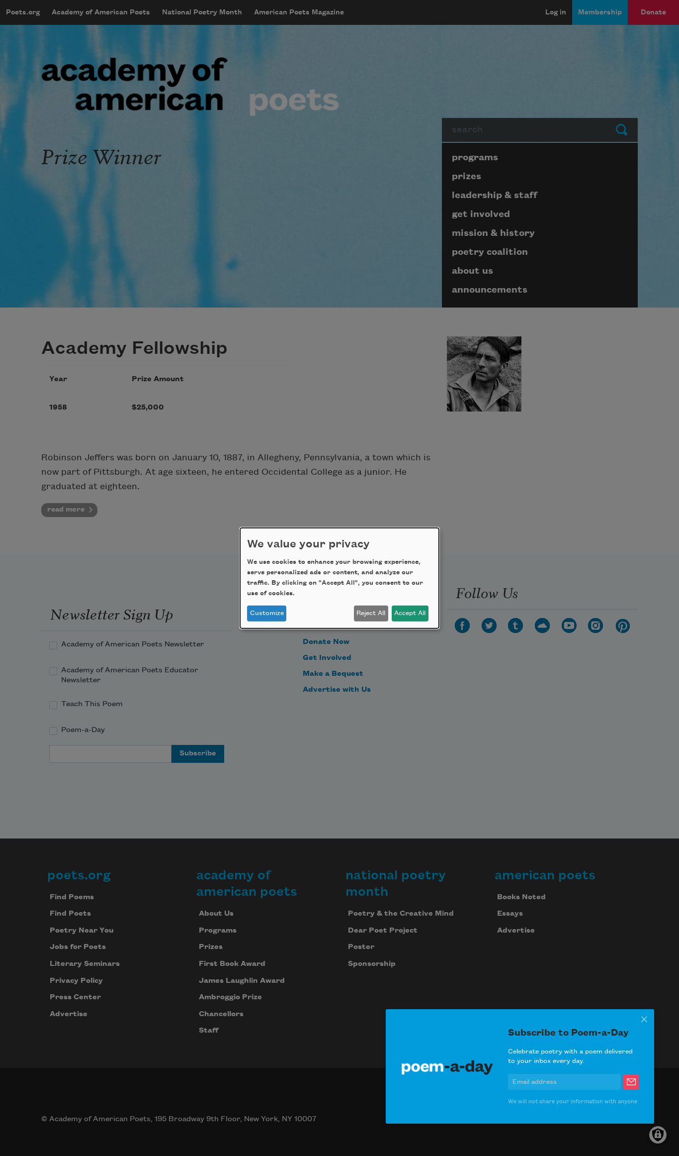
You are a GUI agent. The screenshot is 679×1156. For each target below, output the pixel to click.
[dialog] (339, 577)
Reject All (370, 613)
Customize (267, 613)
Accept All (409, 613)
